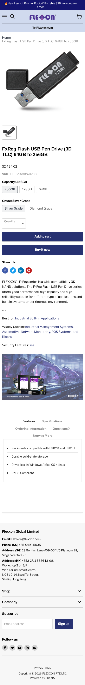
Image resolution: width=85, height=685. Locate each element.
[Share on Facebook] (5, 270)
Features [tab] (28, 421)
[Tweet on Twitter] (13, 270)
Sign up (64, 624)
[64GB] (43, 194)
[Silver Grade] (14, 213)
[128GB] (27, 194)
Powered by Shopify (42, 677)
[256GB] (10, 194)
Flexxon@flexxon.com (26, 539)
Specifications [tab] (52, 421)
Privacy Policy (42, 668)
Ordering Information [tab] (30, 428)
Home (6, 38)
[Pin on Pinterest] (29, 270)
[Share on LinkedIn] (21, 270)
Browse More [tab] (42, 435)
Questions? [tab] (61, 428)
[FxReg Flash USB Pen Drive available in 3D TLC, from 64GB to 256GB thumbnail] (9, 132)
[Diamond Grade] (41, 213)
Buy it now (42, 250)
